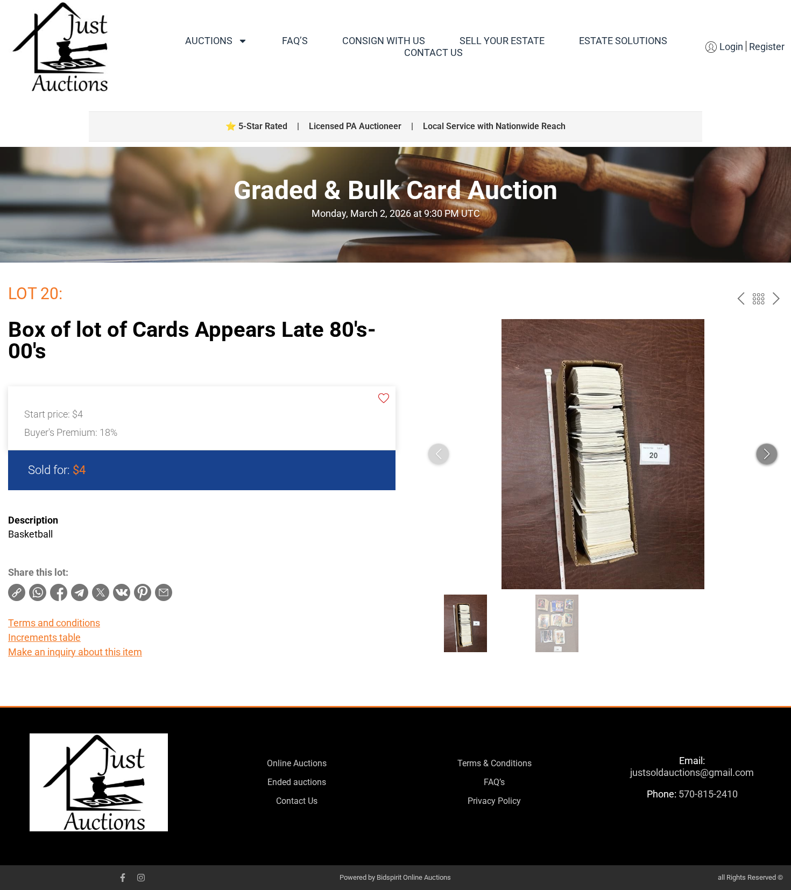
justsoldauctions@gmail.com (692, 772)
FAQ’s (295, 40)
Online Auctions (297, 763)
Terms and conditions (54, 622)
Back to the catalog (758, 299)
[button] (767, 454)
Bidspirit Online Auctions (414, 877)
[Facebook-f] (122, 877)
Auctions (208, 40)
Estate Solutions (623, 40)
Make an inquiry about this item (75, 652)
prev (740, 299)
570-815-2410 (708, 794)
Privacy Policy (494, 801)
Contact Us (433, 52)
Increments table (44, 637)
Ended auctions (296, 782)
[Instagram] (141, 877)
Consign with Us (383, 40)
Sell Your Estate (502, 40)
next (776, 299)
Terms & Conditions (494, 763)
